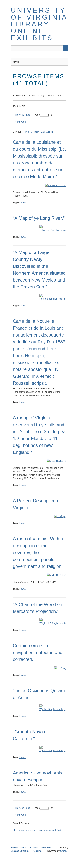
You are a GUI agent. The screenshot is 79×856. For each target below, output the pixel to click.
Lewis (22, 202)
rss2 (59, 829)
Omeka (64, 850)
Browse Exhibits (20, 851)
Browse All (19, 95)
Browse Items (18, 847)
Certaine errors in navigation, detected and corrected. (37, 652)
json (41, 829)
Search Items (54, 95)
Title (27, 131)
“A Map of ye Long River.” (39, 218)
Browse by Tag (36, 95)
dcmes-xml (32, 829)
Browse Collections (40, 847)
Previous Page (22, 114)
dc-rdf (22, 829)
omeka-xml (50, 829)
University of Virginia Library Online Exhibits (39, 24)
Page (37, 114)
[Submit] (65, 48)
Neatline (37, 851)
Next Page (20, 121)
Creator (35, 131)
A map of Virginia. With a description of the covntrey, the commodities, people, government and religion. (38, 552)
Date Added (47, 131)
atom (15, 829)
